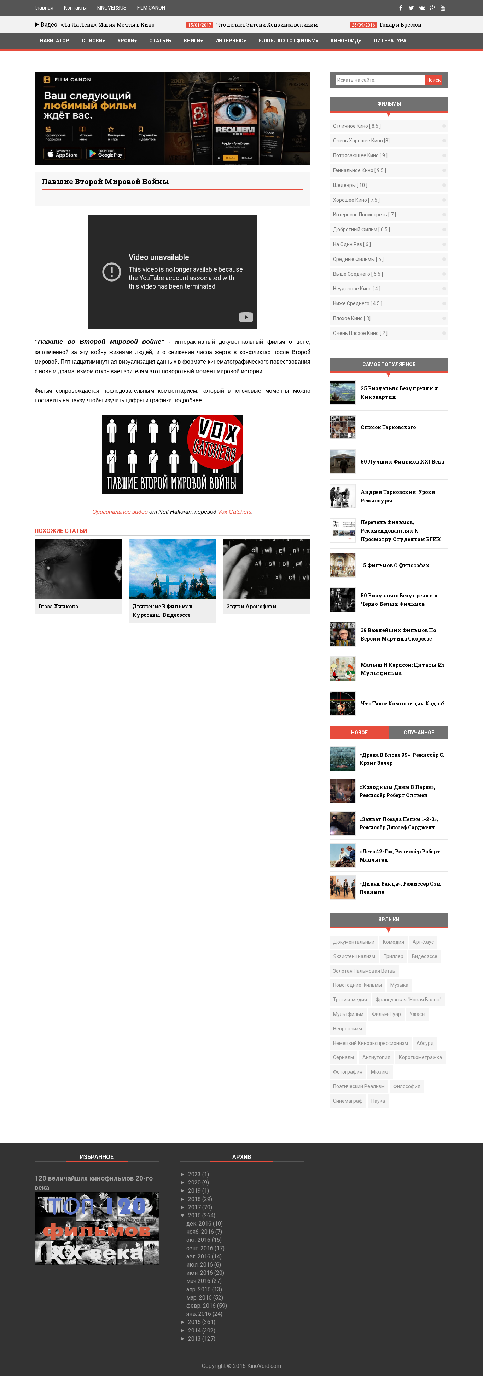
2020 (195, 1182)
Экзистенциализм (354, 956)
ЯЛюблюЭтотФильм (287, 41)
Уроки (125, 41)
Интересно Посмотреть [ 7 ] (364, 214)
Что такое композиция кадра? (403, 703)
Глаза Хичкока (58, 606)
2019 (195, 1190)
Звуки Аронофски (252, 606)
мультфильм (348, 1014)
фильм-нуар (386, 1014)
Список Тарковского (388, 427)
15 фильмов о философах (395, 565)
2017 (195, 1207)
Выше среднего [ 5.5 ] (358, 274)
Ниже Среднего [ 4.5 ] (357, 303)
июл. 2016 (200, 1264)
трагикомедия (350, 999)
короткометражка (420, 1057)
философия (406, 1086)
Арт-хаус (423, 942)
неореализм (347, 1028)
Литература (389, 41)
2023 (195, 1174)
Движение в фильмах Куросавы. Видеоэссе (163, 610)
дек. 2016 (199, 1223)
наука (378, 1101)
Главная (44, 8)
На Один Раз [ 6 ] (352, 244)
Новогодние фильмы (357, 985)
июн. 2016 (200, 1272)
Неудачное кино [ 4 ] (356, 288)
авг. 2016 (199, 1256)
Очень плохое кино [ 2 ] (360, 333)
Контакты (75, 8)
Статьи (159, 41)
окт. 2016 (199, 1239)
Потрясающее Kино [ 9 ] (360, 155)
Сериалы (343, 1057)
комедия (393, 942)
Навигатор (54, 41)
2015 (195, 1322)
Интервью (229, 41)
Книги (192, 41)
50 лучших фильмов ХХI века (402, 461)
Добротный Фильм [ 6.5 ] (361, 229)
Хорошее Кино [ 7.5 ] (356, 200)
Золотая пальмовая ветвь (364, 971)
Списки (92, 41)
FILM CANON (151, 8)
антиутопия (376, 1057)
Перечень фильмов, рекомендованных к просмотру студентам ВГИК (401, 530)
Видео (48, 24)
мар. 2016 (199, 1297)
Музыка (399, 985)
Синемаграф (348, 1101)
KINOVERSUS (112, 8)
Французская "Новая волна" (408, 999)
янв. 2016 (199, 1313)
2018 (195, 1199)
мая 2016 (199, 1281)
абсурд (425, 1043)
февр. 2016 (201, 1305)
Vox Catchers (234, 512)
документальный (353, 942)
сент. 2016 (200, 1248)
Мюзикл (380, 1072)
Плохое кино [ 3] (352, 318)
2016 (195, 1215)
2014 (195, 1330)
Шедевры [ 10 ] (350, 185)
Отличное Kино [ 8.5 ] (357, 126)
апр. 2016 (199, 1289)
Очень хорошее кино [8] (361, 140)
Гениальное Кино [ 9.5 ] (359, 170)
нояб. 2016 (200, 1231)
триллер (393, 956)
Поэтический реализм (359, 1086)
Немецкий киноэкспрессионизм (370, 1043)
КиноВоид (345, 41)
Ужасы (417, 1014)
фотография (347, 1072)
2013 (195, 1338)
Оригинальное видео (120, 512)
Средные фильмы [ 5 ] (358, 259)
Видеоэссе (424, 956)
